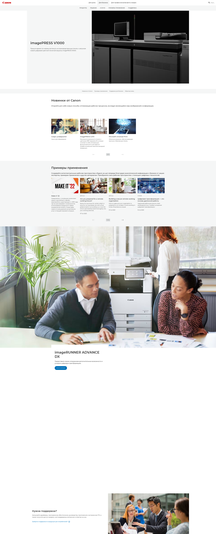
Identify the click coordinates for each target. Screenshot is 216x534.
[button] (94, 154)
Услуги (102, 8)
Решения (93, 8)
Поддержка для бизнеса (116, 91)
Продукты (83, 8)
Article (82, 195)
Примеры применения (117, 8)
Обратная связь (129, 91)
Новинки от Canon (87, 91)
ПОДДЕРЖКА (132, 8)
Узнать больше (60, 368)
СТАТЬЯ (140, 195)
